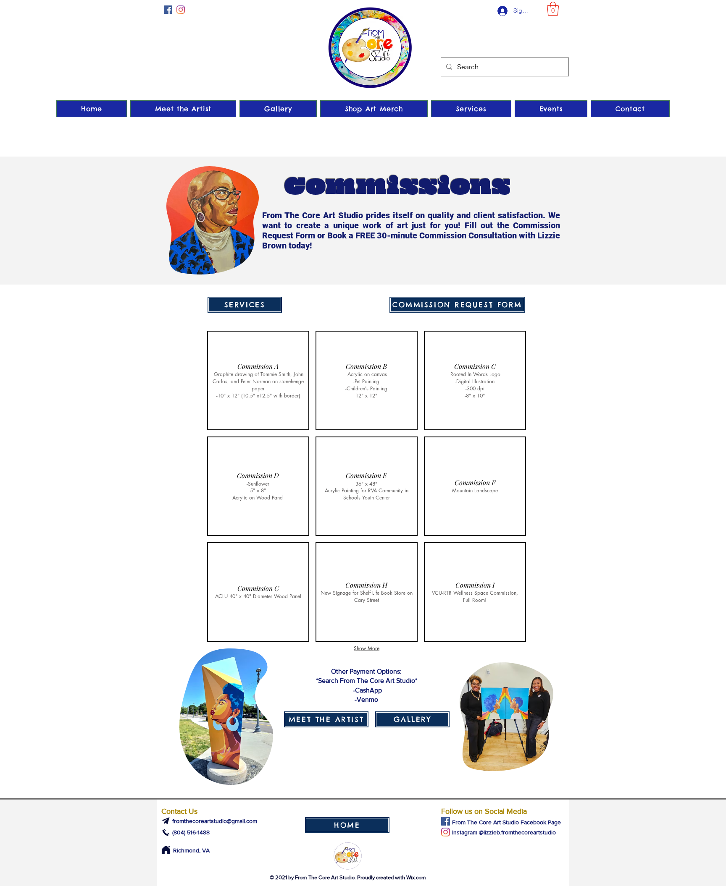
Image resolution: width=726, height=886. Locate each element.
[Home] (165, 850)
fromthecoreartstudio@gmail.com (214, 821)
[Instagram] (180, 9)
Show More (366, 648)
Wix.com (416, 877)
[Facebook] (168, 9)
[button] (553, 9)
